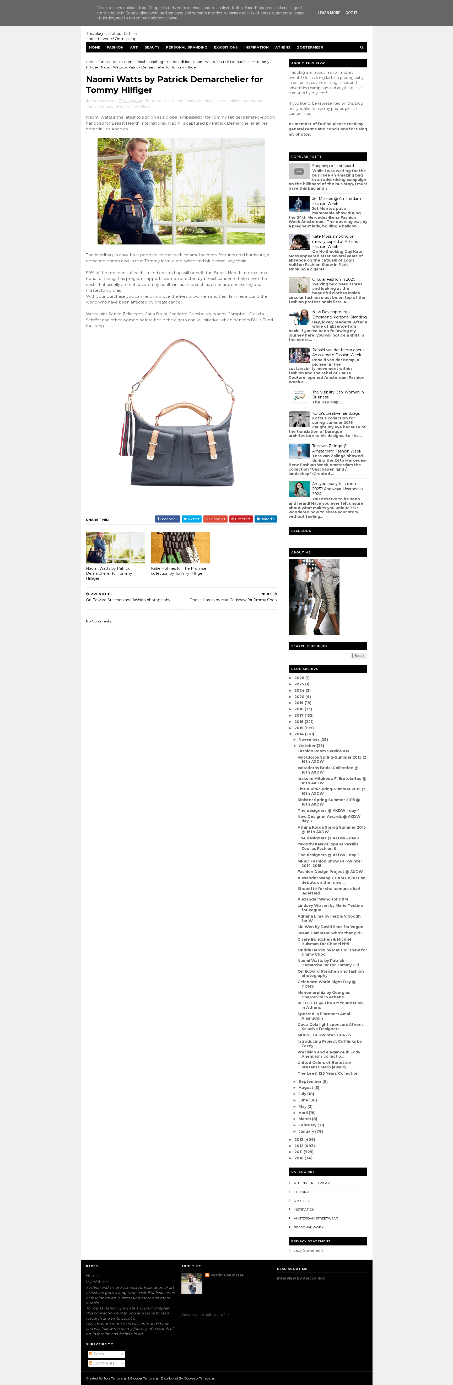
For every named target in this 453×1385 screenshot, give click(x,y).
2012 (299, 1145)
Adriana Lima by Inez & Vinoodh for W (329, 918)
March (305, 1118)
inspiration (304, 1209)
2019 (299, 702)
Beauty (151, 47)
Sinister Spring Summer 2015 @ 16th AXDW (329, 802)
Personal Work (308, 1227)
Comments (103, 1363)
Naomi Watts (204, 62)
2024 (300, 690)
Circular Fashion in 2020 (333, 279)
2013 (299, 1139)
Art (134, 47)
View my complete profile (205, 1314)
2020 (299, 696)
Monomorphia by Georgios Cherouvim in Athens (324, 994)
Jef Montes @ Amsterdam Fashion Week (336, 201)
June (304, 1100)
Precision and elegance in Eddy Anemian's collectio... (329, 1054)
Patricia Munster (227, 1275)
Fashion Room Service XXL (324, 751)
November (309, 739)
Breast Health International (122, 62)
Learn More (329, 13)
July (303, 1093)
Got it (352, 13)
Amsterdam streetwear (316, 1218)
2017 (299, 715)
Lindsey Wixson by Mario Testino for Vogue (330, 907)
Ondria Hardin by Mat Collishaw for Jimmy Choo (332, 952)
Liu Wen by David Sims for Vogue (330, 926)
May (303, 1106)
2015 (299, 728)
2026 (299, 677)
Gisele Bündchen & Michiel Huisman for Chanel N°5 (324, 941)
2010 (299, 1158)
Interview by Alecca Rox (301, 1278)
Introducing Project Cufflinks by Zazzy (330, 1043)
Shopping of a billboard (333, 165)
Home (94, 47)
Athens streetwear (312, 1183)
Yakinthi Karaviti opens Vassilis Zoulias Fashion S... (328, 846)
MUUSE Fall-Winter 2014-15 (324, 1035)
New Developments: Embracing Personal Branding (339, 314)
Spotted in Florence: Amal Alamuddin (324, 1016)
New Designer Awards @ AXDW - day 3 (330, 818)
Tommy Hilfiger (138, 106)
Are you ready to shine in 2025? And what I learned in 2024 (337, 488)
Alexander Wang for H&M (323, 899)
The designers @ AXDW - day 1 (328, 855)
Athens (282, 47)
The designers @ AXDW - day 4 (329, 810)
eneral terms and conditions (319, 129)
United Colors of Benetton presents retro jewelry (324, 1064)
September (310, 1081)
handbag (155, 62)
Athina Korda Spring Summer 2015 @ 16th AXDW (332, 829)
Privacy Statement (306, 1250)
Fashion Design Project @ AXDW (330, 871)
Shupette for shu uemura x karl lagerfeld (329, 891)
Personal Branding (186, 47)
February (308, 1125)
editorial (302, 1192)
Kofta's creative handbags (336, 413)
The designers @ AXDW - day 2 (328, 838)
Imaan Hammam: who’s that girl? (330, 933)
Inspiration (256, 47)
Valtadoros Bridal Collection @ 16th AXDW (328, 770)
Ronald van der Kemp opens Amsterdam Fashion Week (338, 353)
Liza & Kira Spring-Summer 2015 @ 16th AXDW (331, 791)
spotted (301, 1201)
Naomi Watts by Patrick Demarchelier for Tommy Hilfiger (109, 573)
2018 (299, 709)
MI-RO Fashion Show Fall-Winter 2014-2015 (330, 863)
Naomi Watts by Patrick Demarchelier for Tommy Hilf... (330, 962)
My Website (97, 1282)
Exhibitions (226, 47)
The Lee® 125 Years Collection (328, 1073)
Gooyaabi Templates (199, 1378)
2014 (299, 734)
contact (296, 113)
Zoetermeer (310, 47)
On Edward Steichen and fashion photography (331, 973)
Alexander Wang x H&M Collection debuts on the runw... (332, 880)
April (304, 1112)
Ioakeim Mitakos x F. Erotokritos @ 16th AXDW (332, 780)
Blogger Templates (144, 1378)
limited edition (178, 62)
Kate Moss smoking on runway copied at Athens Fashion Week (335, 241)
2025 (299, 684)
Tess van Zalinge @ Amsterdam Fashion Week (336, 449)
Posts (98, 1354)
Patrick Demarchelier (235, 62)
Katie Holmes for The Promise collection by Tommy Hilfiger (178, 571)
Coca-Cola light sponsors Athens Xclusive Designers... (331, 1026)
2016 (299, 721)
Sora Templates (115, 1378)
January (307, 1131)
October (308, 745)
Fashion (115, 47)
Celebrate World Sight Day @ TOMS (327, 984)
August (306, 1087)
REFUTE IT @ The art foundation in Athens (330, 1005)
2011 (299, 1151)
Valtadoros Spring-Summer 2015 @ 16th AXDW (332, 759)
